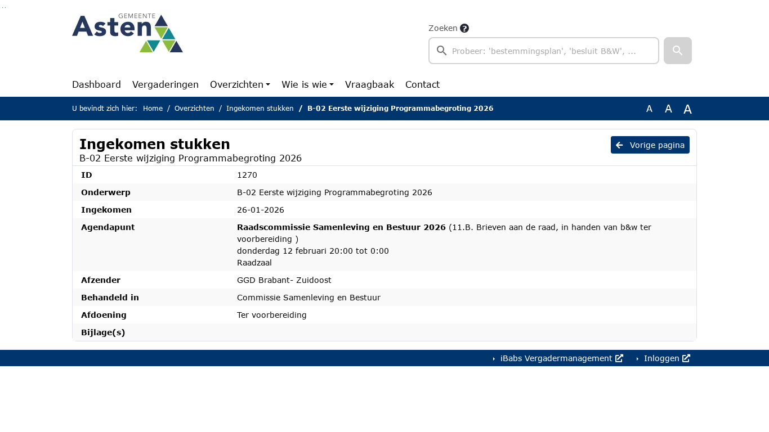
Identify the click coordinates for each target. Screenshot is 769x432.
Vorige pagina (656, 145)
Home (153, 108)
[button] (678, 50)
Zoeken (443, 28)
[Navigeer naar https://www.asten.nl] (127, 43)
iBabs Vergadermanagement (556, 358)
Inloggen (661, 358)
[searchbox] (543, 50)
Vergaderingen (165, 84)
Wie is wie (304, 84)
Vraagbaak (369, 84)
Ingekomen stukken (260, 108)
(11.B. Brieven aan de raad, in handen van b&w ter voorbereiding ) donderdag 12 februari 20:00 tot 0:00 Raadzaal (444, 244)
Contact (422, 84)
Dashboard (96, 84)
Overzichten (236, 84)
